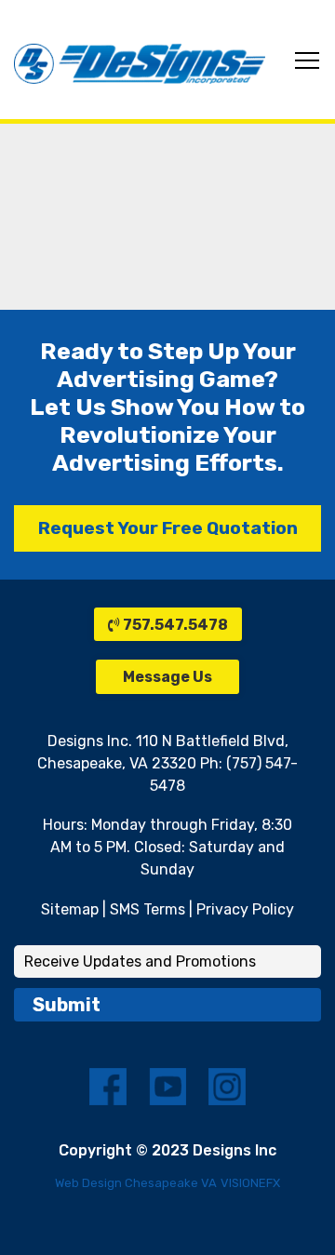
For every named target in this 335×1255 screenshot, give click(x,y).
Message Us (167, 677)
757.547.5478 (174, 625)
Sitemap (70, 909)
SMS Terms (147, 909)
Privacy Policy (245, 909)
